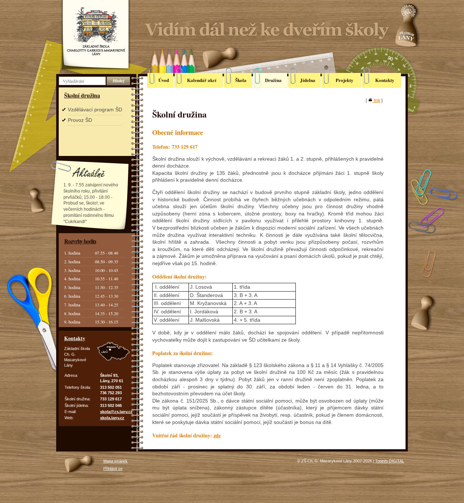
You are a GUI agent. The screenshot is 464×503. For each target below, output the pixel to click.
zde (217, 435)
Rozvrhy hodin (80, 241)
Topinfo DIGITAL (389, 461)
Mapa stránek (115, 461)
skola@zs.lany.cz (116, 411)
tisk (377, 100)
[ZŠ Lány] (96, 30)
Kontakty (74, 338)
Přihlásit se (113, 468)
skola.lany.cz (112, 418)
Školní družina (82, 95)
